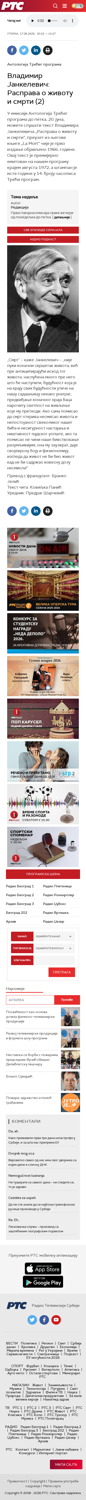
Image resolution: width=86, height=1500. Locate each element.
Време (72, 1350)
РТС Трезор (57, 1415)
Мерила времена (20, 1350)
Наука (72, 1392)
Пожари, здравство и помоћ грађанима (29, 1100)
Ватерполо (51, 1369)
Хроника (28, 1347)
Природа (13, 1396)
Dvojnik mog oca (21, 1153)
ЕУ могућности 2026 (43, 1357)
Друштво (47, 1347)
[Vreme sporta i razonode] (43, 804)
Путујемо (58, 1388)
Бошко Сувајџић (19, 1076)
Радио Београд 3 (20, 904)
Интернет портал (53, 1453)
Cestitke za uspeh (22, 1198)
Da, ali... (14, 1131)
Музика (16, 1388)
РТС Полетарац (51, 1418)
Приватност (17, 1481)
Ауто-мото (15, 1373)
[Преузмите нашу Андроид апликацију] (43, 1282)
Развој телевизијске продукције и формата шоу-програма (32, 1035)
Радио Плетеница (57, 886)
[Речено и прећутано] (43, 761)
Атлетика (71, 1369)
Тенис (68, 1366)
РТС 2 (32, 1408)
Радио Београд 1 (20, 886)
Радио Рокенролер (58, 895)
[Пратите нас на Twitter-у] (32, 1320)
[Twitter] (24, 50)
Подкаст (71, 1354)
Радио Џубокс (54, 904)
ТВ (7, 1408)
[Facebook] (12, 50)
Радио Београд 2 (20, 895)
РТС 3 (46, 1408)
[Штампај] (48, 50)
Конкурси (27, 1453)
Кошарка (51, 1366)
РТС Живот (56, 1411)
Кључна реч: (22, 960)
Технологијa (36, 1388)
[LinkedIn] (36, 50)
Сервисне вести (19, 1354)
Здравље (33, 1392)
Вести (12, 1343)
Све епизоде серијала (43, 230)
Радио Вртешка (56, 912)
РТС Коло (35, 1415)
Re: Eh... (14, 1220)
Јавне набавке (67, 1449)
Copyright (37, 1481)
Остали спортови (43, 1373)
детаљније (62, 217)
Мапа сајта (66, 1464)
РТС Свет (63, 1408)
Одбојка (11, 1369)
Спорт (17, 1366)
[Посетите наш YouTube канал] (56, 1320)
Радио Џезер (53, 921)
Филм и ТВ (54, 1392)
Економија (68, 1347)
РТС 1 (17, 1408)
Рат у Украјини (50, 1350)
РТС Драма (33, 1411)
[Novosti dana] (43, 548)
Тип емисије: (22, 948)
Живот (37, 1385)
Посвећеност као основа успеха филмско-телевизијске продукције (30, 1016)
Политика (29, 1343)
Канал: (22, 936)
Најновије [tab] (15, 988)
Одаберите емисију (50, 948)
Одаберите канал (48, 936)
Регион (47, 1343)
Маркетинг (42, 1449)
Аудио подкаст (43, 239)
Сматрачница (48, 1354)
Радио (11, 1427)
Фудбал (32, 1366)
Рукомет (30, 1369)
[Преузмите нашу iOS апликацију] (43, 1269)
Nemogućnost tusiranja (26, 1175)
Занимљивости (60, 1385)
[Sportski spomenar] (43, 847)
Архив (11, 921)
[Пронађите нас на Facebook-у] (44, 1320)
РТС (9, 1449)
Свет (62, 1343)
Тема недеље (24, 197)
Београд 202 (16, 912)
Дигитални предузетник (44, 1396)
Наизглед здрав (56, 1399)
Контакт (22, 1449)
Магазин (20, 1385)
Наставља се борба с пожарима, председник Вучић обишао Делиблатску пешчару (32, 1059)
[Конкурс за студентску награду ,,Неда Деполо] (43, 633)
